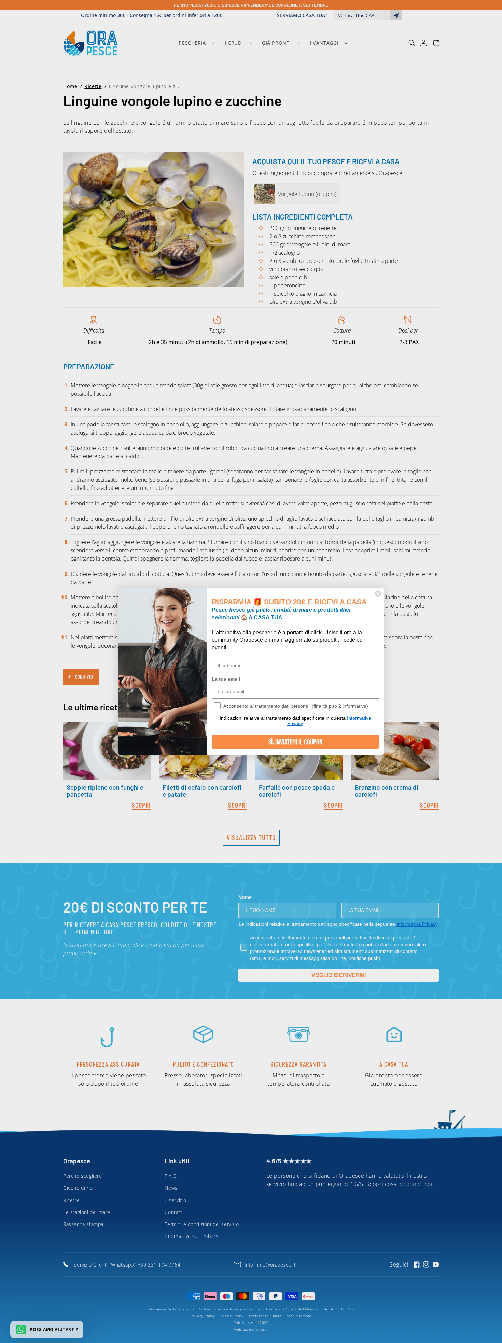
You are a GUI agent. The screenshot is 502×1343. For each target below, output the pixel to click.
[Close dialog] (378, 593)
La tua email (226, 679)
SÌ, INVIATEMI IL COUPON (295, 742)
